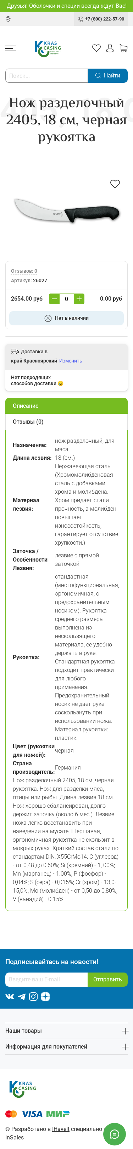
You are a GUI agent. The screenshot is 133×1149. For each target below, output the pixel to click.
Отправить (107, 979)
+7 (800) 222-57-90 (104, 19)
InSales (14, 1137)
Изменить (70, 361)
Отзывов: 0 (24, 271)
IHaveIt (61, 1129)
